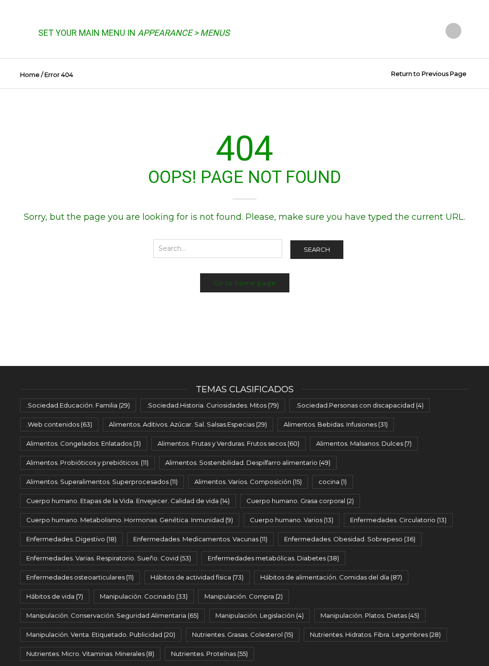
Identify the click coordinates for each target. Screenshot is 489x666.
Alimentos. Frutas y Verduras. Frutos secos (228, 443)
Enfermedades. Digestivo (71, 539)
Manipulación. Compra (243, 596)
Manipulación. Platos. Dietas (369, 615)
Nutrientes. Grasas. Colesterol (242, 634)
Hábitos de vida (54, 596)
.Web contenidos (59, 424)
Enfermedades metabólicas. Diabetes (273, 558)
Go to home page (244, 283)
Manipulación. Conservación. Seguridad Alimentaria (112, 615)
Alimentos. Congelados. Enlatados (83, 443)
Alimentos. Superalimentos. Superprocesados (102, 481)
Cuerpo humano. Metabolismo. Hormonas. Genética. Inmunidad (129, 520)
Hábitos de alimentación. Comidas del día (331, 577)
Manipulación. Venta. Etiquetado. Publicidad (100, 634)
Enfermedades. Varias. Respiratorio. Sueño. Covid (108, 558)
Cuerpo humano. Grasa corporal (300, 501)
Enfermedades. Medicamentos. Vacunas (200, 539)
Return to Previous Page (429, 73)
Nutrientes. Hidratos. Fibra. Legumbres (375, 634)
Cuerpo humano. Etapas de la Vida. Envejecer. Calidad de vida (128, 501)
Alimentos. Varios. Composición (248, 481)
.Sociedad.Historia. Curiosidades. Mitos (213, 405)
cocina (333, 481)
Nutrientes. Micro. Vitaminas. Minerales (90, 653)
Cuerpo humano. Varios (291, 520)
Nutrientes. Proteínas (209, 653)
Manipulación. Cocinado (144, 596)
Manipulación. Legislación (259, 615)
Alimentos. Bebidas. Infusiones (336, 424)
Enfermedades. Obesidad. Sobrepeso (349, 539)
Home (30, 74)
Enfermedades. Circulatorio (398, 520)
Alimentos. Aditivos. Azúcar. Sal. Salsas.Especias (188, 424)
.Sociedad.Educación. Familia (78, 405)
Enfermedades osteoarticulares (80, 577)
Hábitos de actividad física (197, 577)
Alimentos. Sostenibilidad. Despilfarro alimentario (247, 462)
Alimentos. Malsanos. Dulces (364, 443)
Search (317, 249)
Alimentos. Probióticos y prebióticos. (87, 462)
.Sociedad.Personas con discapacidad (360, 405)
